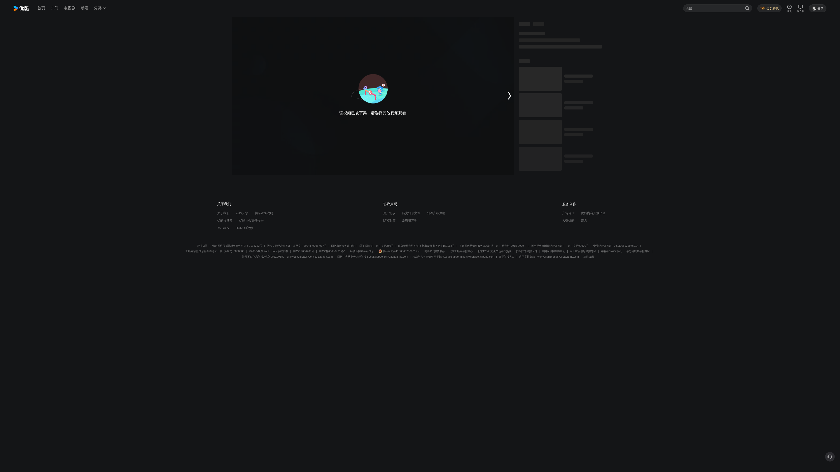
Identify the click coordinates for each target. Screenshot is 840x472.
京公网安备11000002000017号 (401, 251)
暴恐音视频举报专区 (638, 251)
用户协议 (389, 213)
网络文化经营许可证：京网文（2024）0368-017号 (297, 245)
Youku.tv (223, 228)
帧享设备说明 (264, 213)
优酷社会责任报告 (251, 220)
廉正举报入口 (506, 256)
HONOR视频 (244, 228)
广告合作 (568, 213)
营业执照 (202, 245)
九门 (54, 8)
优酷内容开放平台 (593, 213)
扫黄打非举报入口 (526, 251)
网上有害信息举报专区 (583, 251)
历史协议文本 (411, 213)
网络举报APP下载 (611, 251)
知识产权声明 (436, 213)
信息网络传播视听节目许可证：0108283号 (237, 245)
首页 (41, 8)
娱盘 (584, 220)
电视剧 (69, 8)
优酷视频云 (225, 220)
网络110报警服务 (434, 251)
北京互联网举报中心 (461, 251)
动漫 (85, 8)
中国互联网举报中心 (553, 251)
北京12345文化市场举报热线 (494, 251)
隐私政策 (389, 220)
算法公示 (588, 256)
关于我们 (223, 213)
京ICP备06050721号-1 (332, 251)
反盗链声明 (409, 220)
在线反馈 (242, 213)
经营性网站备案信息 (362, 251)
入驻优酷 (568, 220)
